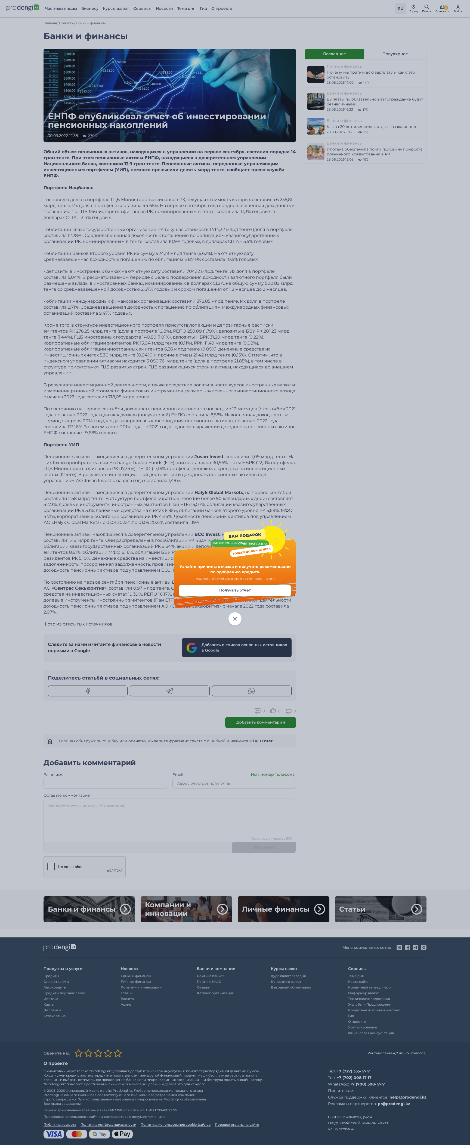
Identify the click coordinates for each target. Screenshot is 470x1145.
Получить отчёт (235, 590)
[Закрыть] (235, 618)
